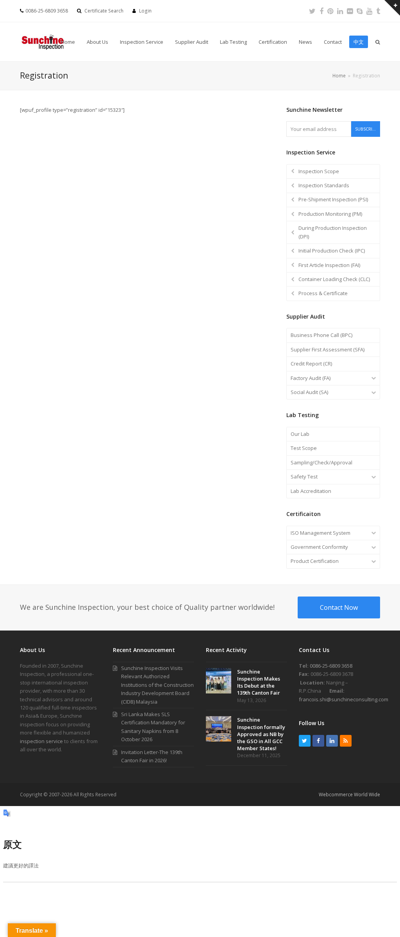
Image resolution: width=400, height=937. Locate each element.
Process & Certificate (323, 293)
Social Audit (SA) (309, 392)
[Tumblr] (378, 11)
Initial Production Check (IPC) (331, 250)
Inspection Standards (323, 185)
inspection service (41, 741)
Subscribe (366, 129)
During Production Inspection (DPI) (332, 232)
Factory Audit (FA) (310, 378)
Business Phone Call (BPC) (321, 335)
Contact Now (339, 607)
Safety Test (304, 476)
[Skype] (359, 11)
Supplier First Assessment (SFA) (327, 349)
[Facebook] (321, 11)
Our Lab (300, 433)
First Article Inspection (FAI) (329, 265)
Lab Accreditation (311, 490)
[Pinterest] (330, 11)
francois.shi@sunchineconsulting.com (343, 699)
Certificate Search (103, 10)
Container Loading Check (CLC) (334, 279)
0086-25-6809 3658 (331, 665)
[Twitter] (312, 11)
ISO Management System (320, 532)
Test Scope (304, 447)
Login (145, 10)
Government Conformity (319, 546)
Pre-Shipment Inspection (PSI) (333, 199)
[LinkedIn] (340, 11)
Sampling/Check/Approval (321, 462)
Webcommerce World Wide (349, 794)
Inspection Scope (318, 171)
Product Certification (315, 560)
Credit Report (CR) (311, 363)
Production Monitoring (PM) (330, 213)
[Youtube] (369, 11)
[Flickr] (350, 11)
